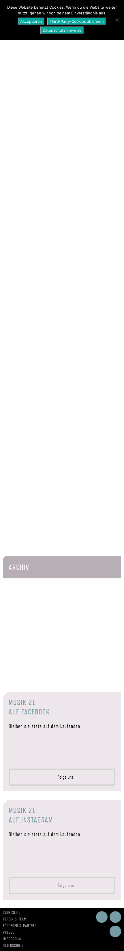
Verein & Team (15, 919)
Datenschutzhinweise (62, 30)
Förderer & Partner (20, 925)
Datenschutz (13, 945)
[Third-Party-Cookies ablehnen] (117, 20)
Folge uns (64, 777)
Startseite (11, 912)
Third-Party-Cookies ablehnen (77, 21)
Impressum (12, 939)
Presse (8, 932)
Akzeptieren (31, 21)
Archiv (19, 567)
